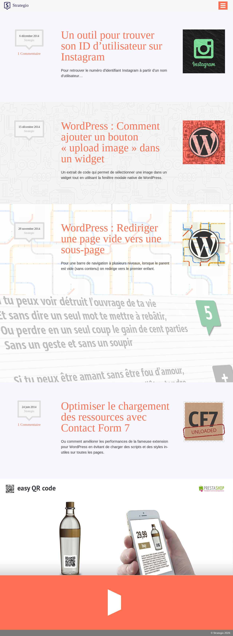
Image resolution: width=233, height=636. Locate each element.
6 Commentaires (29, 333)
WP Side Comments (116, 335)
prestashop (223, 573)
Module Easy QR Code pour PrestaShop (116, 524)
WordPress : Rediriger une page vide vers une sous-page (111, 239)
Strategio (20, 5)
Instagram (223, 100)
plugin (209, 380)
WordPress (223, 202)
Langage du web (29, 202)
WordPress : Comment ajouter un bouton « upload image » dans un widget (110, 142)
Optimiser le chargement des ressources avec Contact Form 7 (115, 417)
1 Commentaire (29, 53)
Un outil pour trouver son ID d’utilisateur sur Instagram (111, 46)
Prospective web (29, 100)
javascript (207, 202)
